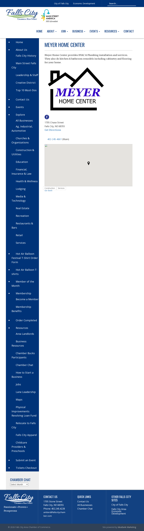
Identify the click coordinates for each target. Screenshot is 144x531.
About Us (21, 49)
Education (22, 162)
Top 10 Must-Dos (26, 90)
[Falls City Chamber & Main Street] (22, 14)
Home (39, 31)
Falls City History (26, 55)
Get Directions (53, 130)
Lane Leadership (26, 392)
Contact (129, 31)
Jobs (18, 384)
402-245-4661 (54, 139)
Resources (111, 31)
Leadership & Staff (27, 75)
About (51, 31)
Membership (23, 293)
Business (78, 31)
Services (21, 242)
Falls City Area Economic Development (119, 511)
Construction (50, 188)
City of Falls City (61, 3)
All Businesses (24, 120)
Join (64, 31)
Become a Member (27, 299)
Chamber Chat (24, 365)
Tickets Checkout (26, 467)
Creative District (26, 82)
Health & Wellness (27, 181)
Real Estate (22, 208)
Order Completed (26, 320)
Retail (19, 235)
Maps (19, 399)
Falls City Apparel (26, 435)
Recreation (22, 215)
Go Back (48, 190)
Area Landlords (25, 333)
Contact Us (22, 99)
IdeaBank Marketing (127, 527)
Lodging (21, 188)
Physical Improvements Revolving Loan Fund (24, 411)
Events (94, 31)
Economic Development (84, 3)
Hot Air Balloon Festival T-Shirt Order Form (25, 258)
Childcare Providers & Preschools (19, 447)
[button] (88, 163)
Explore (20, 114)
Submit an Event (26, 460)
